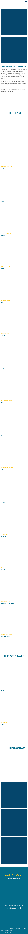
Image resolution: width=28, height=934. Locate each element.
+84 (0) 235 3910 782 (18, 905)
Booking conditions (18, 927)
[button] (2, 2)
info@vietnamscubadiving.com (15, 907)
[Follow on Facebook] (13, 918)
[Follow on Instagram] (15, 918)
